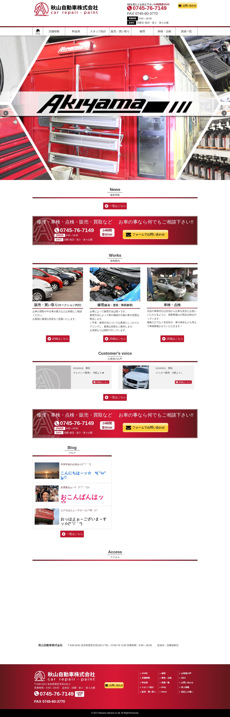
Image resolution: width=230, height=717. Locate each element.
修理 (142, 31)
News (164, 692)
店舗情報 (54, 31)
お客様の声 (186, 673)
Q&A (183, 678)
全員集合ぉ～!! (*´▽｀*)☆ (75, 487)
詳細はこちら (60, 338)
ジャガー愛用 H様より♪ (169, 372)
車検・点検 (164, 31)
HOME (145, 673)
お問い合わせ (189, 5)
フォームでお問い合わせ (148, 234)
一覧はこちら (118, 205)
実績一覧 (186, 31)
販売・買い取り (120, 31)
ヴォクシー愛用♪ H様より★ (88, 372)
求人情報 (185, 687)
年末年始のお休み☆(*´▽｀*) (76, 464)
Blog (163, 687)
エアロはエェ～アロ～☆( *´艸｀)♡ (79, 510)
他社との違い (187, 692)
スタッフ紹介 (98, 31)
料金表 (76, 31)
